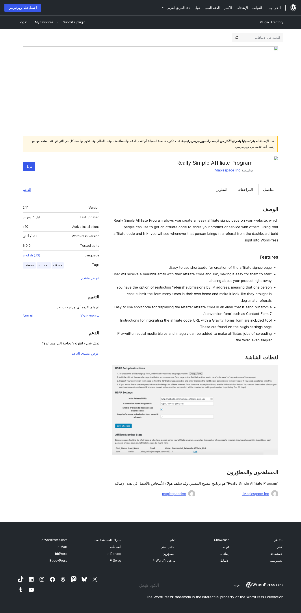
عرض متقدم (90, 278)
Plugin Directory (271, 22)
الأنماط (224, 560)
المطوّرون (169, 554)
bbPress (61, 554)
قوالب (225, 547)
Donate (114, 554)
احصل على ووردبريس (23, 7)
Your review (89, 316)
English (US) (31, 255)
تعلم (172, 540)
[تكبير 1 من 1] (272, 371)
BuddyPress (58, 560)
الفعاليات (115, 547)
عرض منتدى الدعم (85, 353)
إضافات (224, 554)
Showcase (221, 540)
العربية (237, 585)
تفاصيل (268, 189)
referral (29, 265)
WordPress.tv (163, 560)
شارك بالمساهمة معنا (107, 540)
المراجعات (245, 189)
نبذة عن (278, 540)
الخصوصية (276, 560)
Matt (62, 547)
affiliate (57, 265)
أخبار (280, 547)
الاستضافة (276, 554)
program (43, 265)
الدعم (27, 189)
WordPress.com (54, 540)
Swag (115, 560)
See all (28, 316)
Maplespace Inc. (227, 170)
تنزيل (29, 166)
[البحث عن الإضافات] (236, 37)
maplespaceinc (174, 494)
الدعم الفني (168, 547)
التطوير (222, 189)
